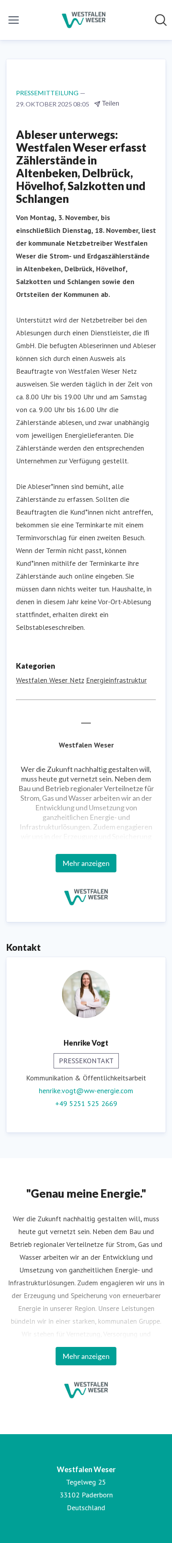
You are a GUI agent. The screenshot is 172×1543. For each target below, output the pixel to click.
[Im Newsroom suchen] (160, 20)
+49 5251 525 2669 (86, 1103)
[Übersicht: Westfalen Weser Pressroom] (84, 20)
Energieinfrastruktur (116, 680)
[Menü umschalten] (13, 20)
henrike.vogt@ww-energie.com (86, 1090)
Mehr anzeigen (86, 863)
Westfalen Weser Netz (50, 680)
